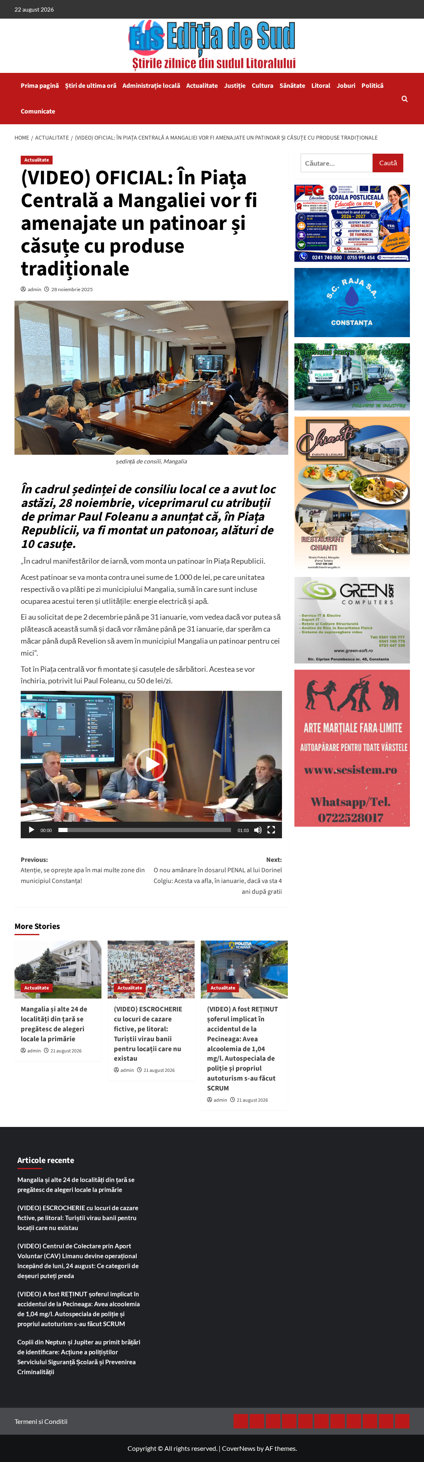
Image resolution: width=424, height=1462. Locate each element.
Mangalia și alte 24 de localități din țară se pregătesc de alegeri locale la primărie (54, 1024)
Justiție (235, 85)
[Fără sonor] (258, 830)
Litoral (320, 85)
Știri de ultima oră (90, 85)
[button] (405, 99)
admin (34, 289)
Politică (372, 85)
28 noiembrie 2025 (72, 289)
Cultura (262, 85)
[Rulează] (31, 830)
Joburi (346, 85)
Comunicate (38, 111)
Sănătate (292, 85)
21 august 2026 (66, 1050)
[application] (151, 764)
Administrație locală (151, 85)
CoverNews (238, 1448)
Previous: (83, 870)
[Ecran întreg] (271, 830)
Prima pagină (40, 85)
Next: (218, 875)
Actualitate (202, 85)
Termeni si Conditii (40, 1421)
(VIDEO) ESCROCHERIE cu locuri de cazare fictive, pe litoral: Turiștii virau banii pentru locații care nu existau (148, 1034)
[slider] (144, 830)
